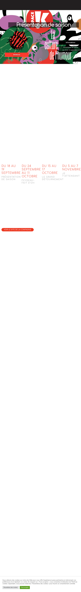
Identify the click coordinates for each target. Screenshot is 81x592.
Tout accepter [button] (25, 587)
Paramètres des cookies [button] (11, 587)
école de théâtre (8, 108)
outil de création (25, 108)
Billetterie (16, 55)
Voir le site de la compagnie (17, 230)
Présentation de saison (43, 25)
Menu (74, 5)
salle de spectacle (30, 104)
